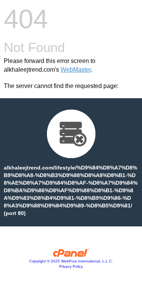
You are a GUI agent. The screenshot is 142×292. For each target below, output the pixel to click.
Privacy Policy (71, 266)
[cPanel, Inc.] (71, 255)
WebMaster (76, 69)
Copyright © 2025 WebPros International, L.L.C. (71, 261)
